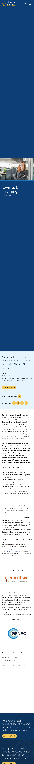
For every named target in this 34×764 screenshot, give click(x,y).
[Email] (26, 403)
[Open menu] (30, 4)
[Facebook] (14, 403)
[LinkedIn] (22, 403)
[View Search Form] (25, 3)
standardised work (12, 551)
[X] (18, 403)
